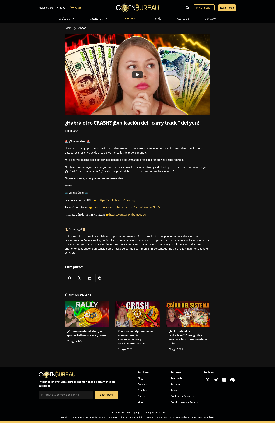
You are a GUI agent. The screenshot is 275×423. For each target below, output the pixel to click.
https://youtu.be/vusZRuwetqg (117, 200)
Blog (140, 378)
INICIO (68, 28)
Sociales (175, 384)
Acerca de (183, 18)
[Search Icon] (187, 7)
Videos (61, 7)
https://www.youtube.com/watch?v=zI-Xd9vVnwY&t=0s (126, 207)
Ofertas (142, 390)
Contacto (210, 18)
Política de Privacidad (183, 396)
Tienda (157, 18)
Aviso (174, 390)
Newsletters (46, 7)
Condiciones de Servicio (185, 402)
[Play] (137, 74)
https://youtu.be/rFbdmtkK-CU (127, 214)
